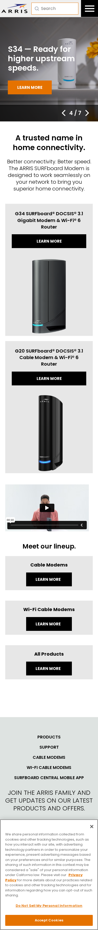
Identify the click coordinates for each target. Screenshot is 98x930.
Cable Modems (49, 757)
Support (49, 747)
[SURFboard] (14, 8)
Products (49, 737)
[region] (49, 874)
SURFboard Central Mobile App (49, 777)
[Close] (91, 826)
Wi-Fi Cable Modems (49, 767)
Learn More (48, 579)
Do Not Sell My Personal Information (49, 905)
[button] (63, 113)
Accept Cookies (49, 920)
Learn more (29, 87)
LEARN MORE (48, 668)
